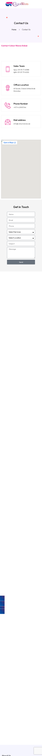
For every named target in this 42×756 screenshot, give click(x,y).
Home (15, 29)
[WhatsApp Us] (2, 607)
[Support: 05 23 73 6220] (2, 603)
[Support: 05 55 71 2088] (2, 598)
